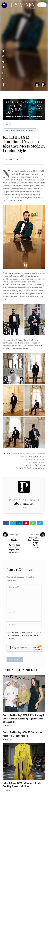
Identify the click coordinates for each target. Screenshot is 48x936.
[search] (40, 5)
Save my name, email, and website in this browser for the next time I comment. (24, 636)
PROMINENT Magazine (24, 499)
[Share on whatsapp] (33, 523)
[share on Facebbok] (3, 78)
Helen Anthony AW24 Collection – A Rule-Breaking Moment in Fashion (22, 784)
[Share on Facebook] (6, 523)
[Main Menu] (4, 5)
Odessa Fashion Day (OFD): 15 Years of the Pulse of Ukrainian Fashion (22, 734)
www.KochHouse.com (35, 459)
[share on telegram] (3, 51)
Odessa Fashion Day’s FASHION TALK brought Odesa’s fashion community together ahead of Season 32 (23, 718)
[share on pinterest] (3, 62)
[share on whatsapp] (3, 56)
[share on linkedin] (3, 67)
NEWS (7, 124)
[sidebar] (44, 5)
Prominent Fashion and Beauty (20, 130)
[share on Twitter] (3, 73)
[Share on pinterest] (26, 523)
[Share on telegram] (40, 523)
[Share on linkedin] (19, 523)
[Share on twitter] (13, 523)
